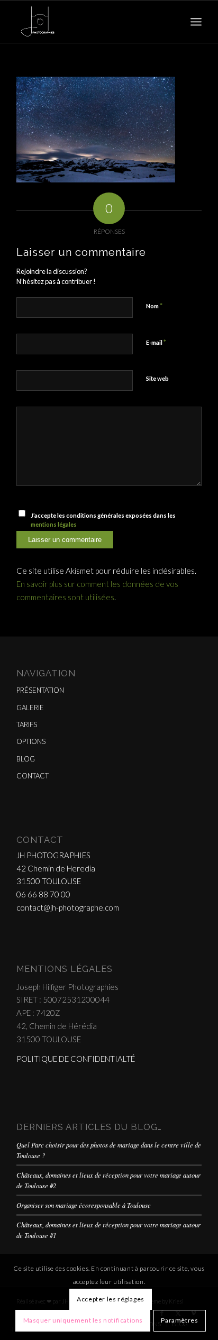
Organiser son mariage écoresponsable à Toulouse (83, 1204)
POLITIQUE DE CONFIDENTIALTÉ (75, 1058)
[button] (95, 129)
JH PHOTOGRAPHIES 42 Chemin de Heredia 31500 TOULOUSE (55, 868)
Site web (157, 378)
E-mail (156, 342)
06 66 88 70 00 (43, 894)
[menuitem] (196, 21)
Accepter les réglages (110, 1299)
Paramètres (179, 1320)
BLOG (25, 759)
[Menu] (196, 21)
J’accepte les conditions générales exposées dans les (103, 520)
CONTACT (32, 776)
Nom (154, 305)
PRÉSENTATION (40, 690)
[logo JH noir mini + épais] (90, 22)
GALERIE (30, 707)
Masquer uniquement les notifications (83, 1320)
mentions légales (54, 524)
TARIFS (26, 724)
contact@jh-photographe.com (67, 907)
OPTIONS (31, 741)
